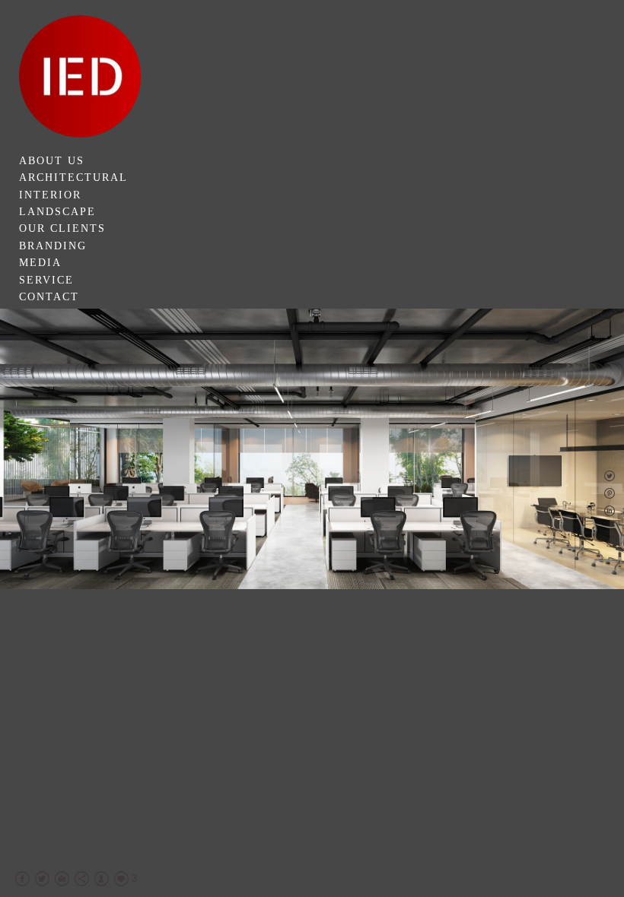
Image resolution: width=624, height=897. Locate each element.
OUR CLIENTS (62, 228)
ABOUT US (51, 160)
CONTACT (49, 297)
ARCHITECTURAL (73, 177)
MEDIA (40, 262)
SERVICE (46, 280)
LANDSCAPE (57, 211)
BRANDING (53, 246)
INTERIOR (50, 195)
